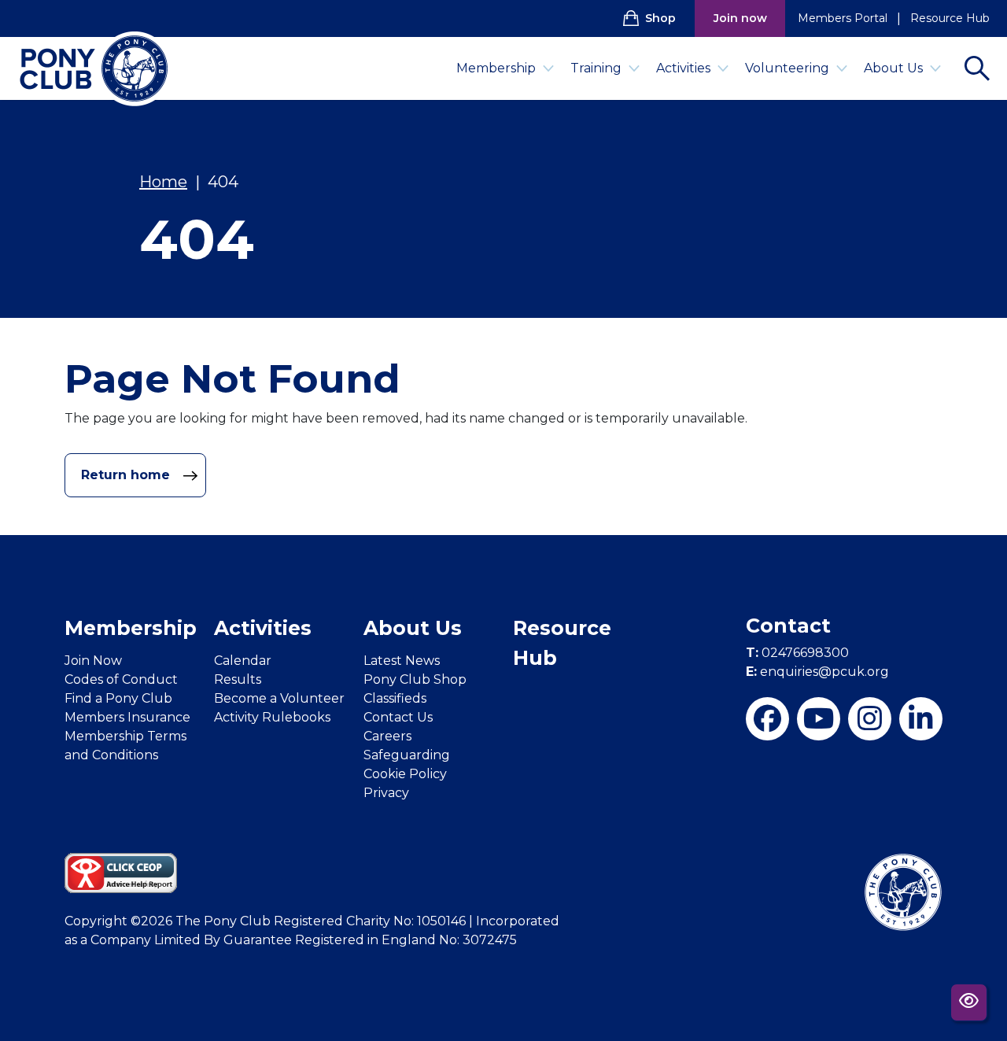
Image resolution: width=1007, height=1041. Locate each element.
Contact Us (398, 717)
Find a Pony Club (118, 698)
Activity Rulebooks (272, 717)
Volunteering (787, 68)
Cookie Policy (405, 773)
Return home (127, 474)
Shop (660, 18)
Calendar (242, 660)
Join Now (93, 660)
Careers (387, 736)
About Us (893, 68)
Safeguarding (406, 755)
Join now (740, 18)
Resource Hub (950, 18)
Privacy (386, 792)
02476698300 (797, 652)
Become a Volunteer (279, 698)
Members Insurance (127, 717)
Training (596, 68)
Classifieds (394, 698)
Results (237, 679)
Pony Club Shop (415, 679)
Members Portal (842, 18)
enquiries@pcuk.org (817, 671)
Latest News (401, 660)
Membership (496, 68)
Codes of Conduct (121, 679)
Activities (683, 68)
